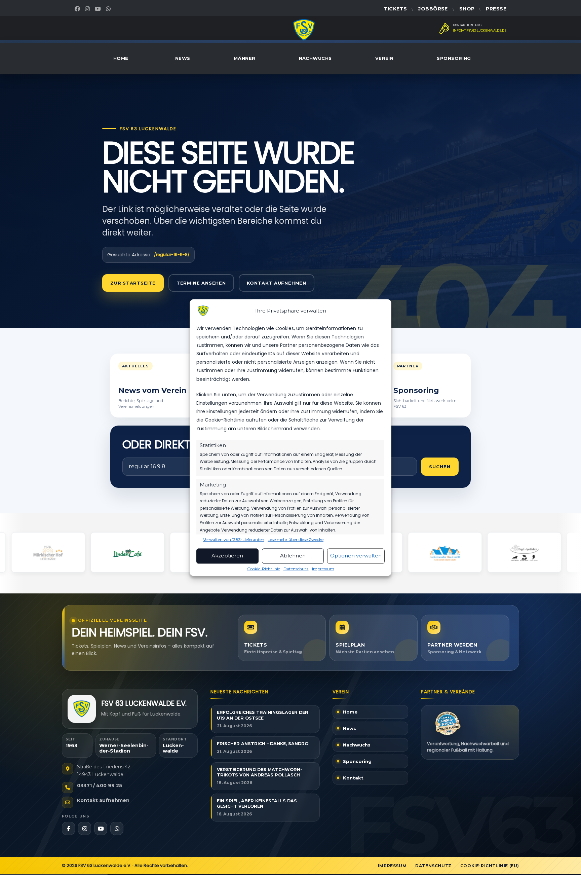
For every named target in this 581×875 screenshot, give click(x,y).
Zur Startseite (133, 283)
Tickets (395, 9)
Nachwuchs (315, 58)
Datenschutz (296, 568)
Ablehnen (293, 556)
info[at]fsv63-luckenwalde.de (479, 30)
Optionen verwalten (356, 556)
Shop (467, 9)
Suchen (440, 466)
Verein (384, 58)
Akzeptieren (227, 556)
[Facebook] (78, 8)
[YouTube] (99, 8)
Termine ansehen (201, 283)
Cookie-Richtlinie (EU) (489, 865)
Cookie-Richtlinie (263, 568)
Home (120, 58)
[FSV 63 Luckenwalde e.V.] (82, 709)
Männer (245, 58)
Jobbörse (433, 9)
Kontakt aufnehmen (276, 283)
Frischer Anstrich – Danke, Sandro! (263, 743)
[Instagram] (88, 8)
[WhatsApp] (109, 8)
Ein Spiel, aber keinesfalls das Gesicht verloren (257, 803)
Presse (496, 9)
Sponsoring (454, 58)
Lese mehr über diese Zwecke (295, 540)
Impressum (323, 568)
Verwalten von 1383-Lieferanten (233, 540)
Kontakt (353, 777)
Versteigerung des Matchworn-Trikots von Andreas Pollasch (259, 772)
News (182, 58)
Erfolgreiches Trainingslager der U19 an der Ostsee (262, 715)
